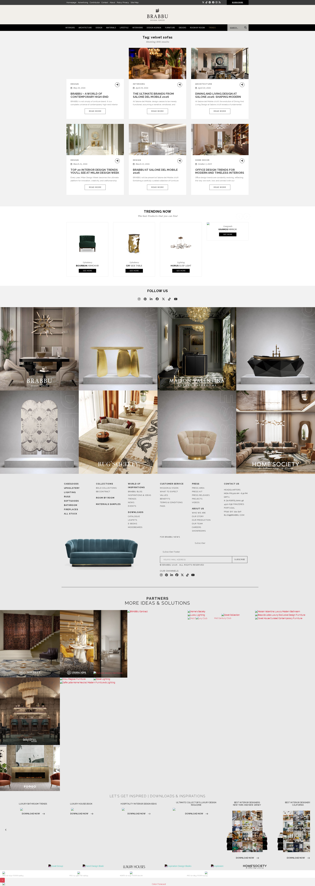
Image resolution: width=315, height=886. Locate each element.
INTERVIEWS (137, 27)
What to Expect (169, 480)
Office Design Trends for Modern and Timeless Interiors (219, 171)
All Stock (70, 502)
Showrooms (199, 520)
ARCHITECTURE (85, 27)
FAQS (162, 495)
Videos (196, 491)
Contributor (95, 2)
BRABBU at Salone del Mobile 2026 (155, 171)
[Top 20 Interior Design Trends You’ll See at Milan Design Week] (95, 139)
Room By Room (105, 486)
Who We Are (199, 502)
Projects (197, 488)
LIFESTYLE (124, 27)
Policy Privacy (123, 2)
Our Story (198, 505)
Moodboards (135, 516)
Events (132, 495)
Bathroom (70, 494)
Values (164, 484)
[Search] (245, 27)
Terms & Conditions (171, 491)
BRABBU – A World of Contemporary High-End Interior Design (89, 96)
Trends (132, 488)
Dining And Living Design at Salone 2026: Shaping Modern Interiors (218, 96)
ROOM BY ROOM (197, 27)
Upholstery (72, 477)
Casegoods (71, 473)
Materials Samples (108, 493)
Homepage (71, 2)
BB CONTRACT (103, 480)
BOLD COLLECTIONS (106, 477)
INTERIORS (70, 27)
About (112, 2)
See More (87, 260)
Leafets (132, 509)
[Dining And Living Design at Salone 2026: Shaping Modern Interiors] (220, 63)
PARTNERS (157, 587)
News (131, 491)
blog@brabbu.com (234, 504)
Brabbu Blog (135, 480)
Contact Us (231, 473)
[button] (247, 239)
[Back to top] (306, 877)
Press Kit (197, 480)
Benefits (165, 488)
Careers (196, 516)
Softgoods (71, 490)
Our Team (197, 512)
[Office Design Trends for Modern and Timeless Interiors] (220, 139)
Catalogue (134, 505)
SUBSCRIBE (239, 548)
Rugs (67, 485)
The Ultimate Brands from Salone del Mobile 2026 (153, 95)
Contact (104, 2)
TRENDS (212, 27)
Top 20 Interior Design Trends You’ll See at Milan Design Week (95, 171)
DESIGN (99, 27)
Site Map (134, 2)
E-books (132, 512)
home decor (202, 160)
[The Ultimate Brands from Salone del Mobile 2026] (157, 63)
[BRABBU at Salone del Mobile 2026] (157, 142)
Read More (95, 111)
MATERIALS (111, 27)
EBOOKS (182, 27)
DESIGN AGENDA (154, 27)
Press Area (198, 477)
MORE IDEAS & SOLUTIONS (157, 592)
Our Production (201, 509)
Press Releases (201, 484)
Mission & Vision (169, 477)
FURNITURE (170, 27)
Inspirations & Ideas (139, 484)
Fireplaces (71, 498)
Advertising (83, 2)
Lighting (70, 481)
